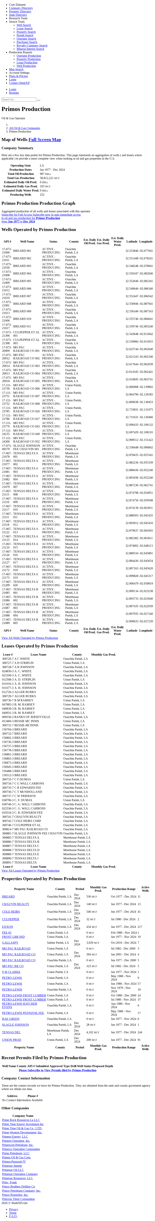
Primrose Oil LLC (13, 1169)
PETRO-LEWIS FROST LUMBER (24, 995)
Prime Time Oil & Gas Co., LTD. (22, 1128)
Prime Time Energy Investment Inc (23, 1124)
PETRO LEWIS (12, 977)
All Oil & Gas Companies (24, 128)
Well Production (26, 65)
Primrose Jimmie (12, 1165)
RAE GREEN (10, 1018)
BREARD (8, 896)
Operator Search (26, 38)
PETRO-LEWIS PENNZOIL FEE (23, 1013)
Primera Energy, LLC (15, 1136)
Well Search (24, 25)
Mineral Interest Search (30, 48)
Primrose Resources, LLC (17, 1178)
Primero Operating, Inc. (16, 1140)
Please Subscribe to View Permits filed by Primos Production (57, 1070)
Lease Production (27, 62)
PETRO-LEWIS (12, 983)
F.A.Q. (13, 1216)
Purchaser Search (27, 42)
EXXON (7, 926)
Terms (12, 1212)
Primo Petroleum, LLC (15, 1153)
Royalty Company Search (32, 45)
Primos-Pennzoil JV (14, 1161)
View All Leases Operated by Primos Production (31, 870)
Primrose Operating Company (20, 1174)
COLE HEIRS (11, 911)
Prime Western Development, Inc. (22, 1132)
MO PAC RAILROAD (16, 948)
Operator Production (29, 55)
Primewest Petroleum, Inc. (17, 1145)
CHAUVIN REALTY (15, 904)
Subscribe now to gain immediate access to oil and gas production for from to (41, 218)
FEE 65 (6, 932)
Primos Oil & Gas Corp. (16, 1157)
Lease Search (25, 28)
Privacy (13, 1209)
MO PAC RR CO (13, 966)
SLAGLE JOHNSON (15, 1024)
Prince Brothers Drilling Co (18, 1186)
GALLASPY (10, 942)
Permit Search (25, 35)
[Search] (38, 100)
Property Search (26, 31)
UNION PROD (11, 1039)
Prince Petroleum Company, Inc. (21, 1190)
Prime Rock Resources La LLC (21, 1120)
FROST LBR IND (13, 936)
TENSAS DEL (11, 1032)
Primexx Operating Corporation (21, 1149)
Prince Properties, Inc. (15, 1194)
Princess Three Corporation (18, 1199)
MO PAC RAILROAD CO (19, 954)
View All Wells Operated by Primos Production (30, 638)
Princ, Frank (9, 1182)
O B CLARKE (11, 972)
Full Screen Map (45, 139)
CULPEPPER (10, 919)
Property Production (29, 59)
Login (12, 89)
